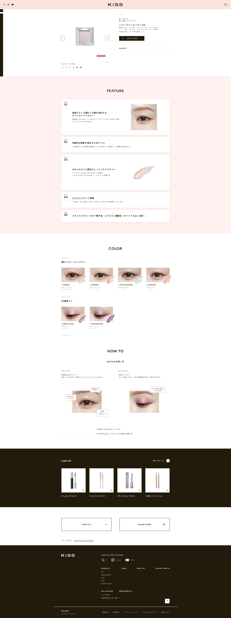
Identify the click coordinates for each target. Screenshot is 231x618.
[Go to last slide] (62, 38)
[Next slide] (107, 38)
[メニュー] (225, 4)
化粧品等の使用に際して (126, 591)
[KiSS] (115, 4)
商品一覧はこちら (159, 460)
